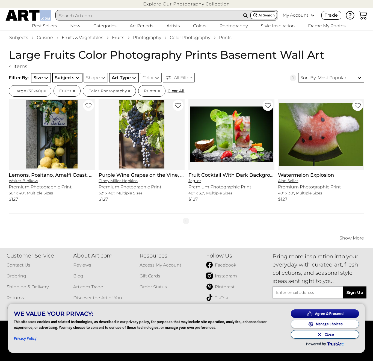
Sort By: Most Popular (323, 77)
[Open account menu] (312, 15)
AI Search (267, 15)
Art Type (121, 77)
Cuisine (45, 37)
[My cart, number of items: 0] (363, 15)
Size (38, 77)
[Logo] (28, 15)
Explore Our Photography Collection (186, 4)
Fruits (118, 37)
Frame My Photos (327, 25)
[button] (186, 4)
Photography (147, 37)
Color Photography (190, 37)
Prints (225, 37)
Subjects (18, 37)
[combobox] (148, 15)
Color (148, 77)
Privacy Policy (25, 338)
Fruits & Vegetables (82, 37)
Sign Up (355, 292)
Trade (331, 15)
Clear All (176, 91)
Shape (93, 77)
